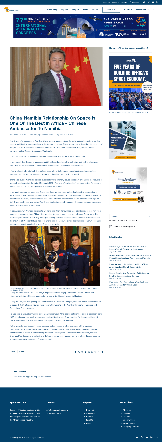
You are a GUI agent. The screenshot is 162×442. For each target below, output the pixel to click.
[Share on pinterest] (85, 351)
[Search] (130, 216)
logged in (30, 376)
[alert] (130, 226)
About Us (106, 2)
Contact (124, 2)
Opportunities (142, 10)
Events (95, 10)
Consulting (52, 10)
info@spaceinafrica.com (57, 410)
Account (135, 2)
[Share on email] (101, 351)
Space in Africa (66, 134)
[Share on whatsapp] (92, 351)
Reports (64, 10)
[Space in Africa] (11, 9)
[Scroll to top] (157, 437)
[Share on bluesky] (95, 351)
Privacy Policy (129, 423)
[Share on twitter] (78, 351)
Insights (75, 10)
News (85, 10)
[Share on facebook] (75, 351)
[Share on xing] (98, 351)
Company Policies (131, 426)
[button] (144, 2)
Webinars (128, 10)
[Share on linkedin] (88, 351)
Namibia (22, 352)
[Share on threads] (82, 351)
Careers (115, 2)
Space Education (45, 134)
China (13, 352)
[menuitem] (106, 2)
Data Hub (90, 410)
